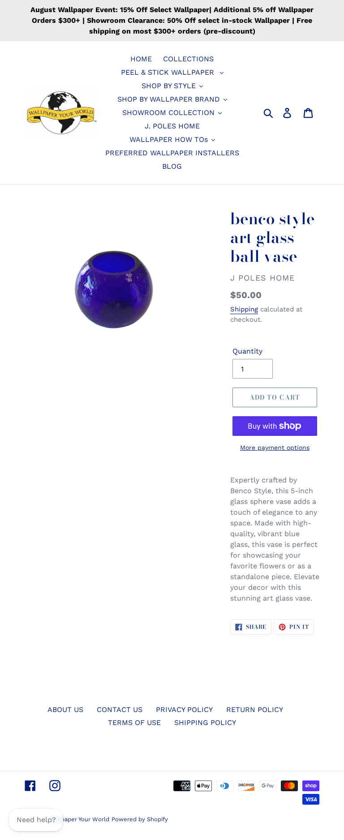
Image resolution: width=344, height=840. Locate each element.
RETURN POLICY (254, 709)
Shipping (244, 309)
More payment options (275, 447)
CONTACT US (119, 709)
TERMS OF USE (134, 722)
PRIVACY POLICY (184, 709)
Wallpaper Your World (79, 819)
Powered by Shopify (140, 819)
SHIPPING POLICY (205, 722)
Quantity (247, 351)
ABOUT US (65, 709)
